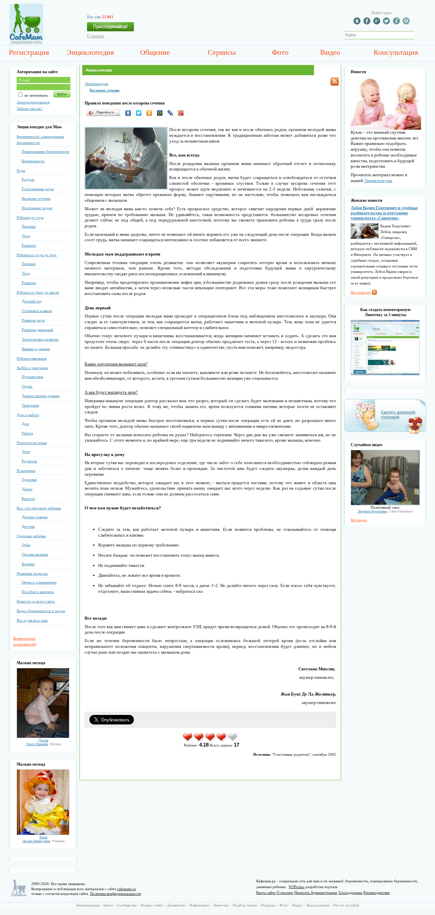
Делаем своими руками (40, 396)
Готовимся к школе (37, 311)
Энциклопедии (378, 180)
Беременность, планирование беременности (40, 139)
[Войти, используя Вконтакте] (357, 23)
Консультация (395, 52)
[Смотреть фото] (43, 737)
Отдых (27, 386)
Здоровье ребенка (31, 536)
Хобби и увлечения (32, 368)
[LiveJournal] (172, 113)
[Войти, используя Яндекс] (397, 23)
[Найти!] (417, 35)
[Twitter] (140, 113)
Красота (28, 498)
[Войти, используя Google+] (377, 23)
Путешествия (32, 377)
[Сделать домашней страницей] (385, 433)
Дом (25, 424)
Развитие (29, 245)
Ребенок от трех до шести (38, 292)
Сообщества (127, 905)
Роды (21, 170)
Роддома (268, 905)
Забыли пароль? (29, 109)
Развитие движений (37, 330)
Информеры (199, 905)
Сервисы (222, 52)
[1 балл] (188, 741)
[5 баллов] (233, 741)
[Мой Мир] (161, 113)
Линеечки (221, 905)
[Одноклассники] (151, 113)
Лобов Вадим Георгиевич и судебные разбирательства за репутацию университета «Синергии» (384, 213)
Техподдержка (350, 893)
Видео (330, 52)
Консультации (318, 905)
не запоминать (35, 95)
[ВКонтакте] (130, 113)
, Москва (43, 744)
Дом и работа (28, 415)
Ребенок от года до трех (37, 255)
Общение (155, 52)
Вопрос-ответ (152, 905)
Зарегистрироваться (33, 102)
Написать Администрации (315, 893)
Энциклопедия (90, 52)
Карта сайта (266, 893)
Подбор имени (245, 905)
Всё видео (359, 520)
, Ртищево (43, 841)
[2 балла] (199, 741)
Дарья (43, 740)
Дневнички (176, 905)
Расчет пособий (346, 905)
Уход (26, 236)
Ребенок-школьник (32, 358)
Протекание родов (37, 208)
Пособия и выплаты (38, 592)
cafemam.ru (126, 889)
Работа (27, 433)
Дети (26, 452)
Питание (29, 226)
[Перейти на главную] (26, 43)
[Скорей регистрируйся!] (110, 28)
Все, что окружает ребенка (39, 508)
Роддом (28, 179)
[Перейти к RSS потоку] (334, 81)
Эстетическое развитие (40, 339)
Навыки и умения (36, 349)
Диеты (27, 489)
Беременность (33, 161)
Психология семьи (32, 443)
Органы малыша (35, 554)
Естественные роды (38, 189)
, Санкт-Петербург (385, 511)
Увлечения (30, 405)
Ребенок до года (30, 217)
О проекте (95, 36)
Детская (28, 526)
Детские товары (35, 517)
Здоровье (29, 479)
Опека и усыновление (39, 582)
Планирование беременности (45, 151)
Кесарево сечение (36, 198)
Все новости (361, 292)
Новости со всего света (36, 601)
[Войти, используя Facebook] (367, 23)
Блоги (108, 905)
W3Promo (296, 887)
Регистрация (29, 52)
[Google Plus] (182, 113)
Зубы (26, 545)
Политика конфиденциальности (115, 894)
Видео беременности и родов (41, 611)
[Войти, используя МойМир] (407, 23)
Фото (280, 52)
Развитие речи (33, 320)
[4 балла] (221, 741)
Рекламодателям (376, 893)
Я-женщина (26, 471)
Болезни (28, 564)
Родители (29, 461)
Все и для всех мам (32, 620)
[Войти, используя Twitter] (387, 23)
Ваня (43, 837)
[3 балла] (210, 741)
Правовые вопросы (32, 573)
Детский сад (32, 301)
